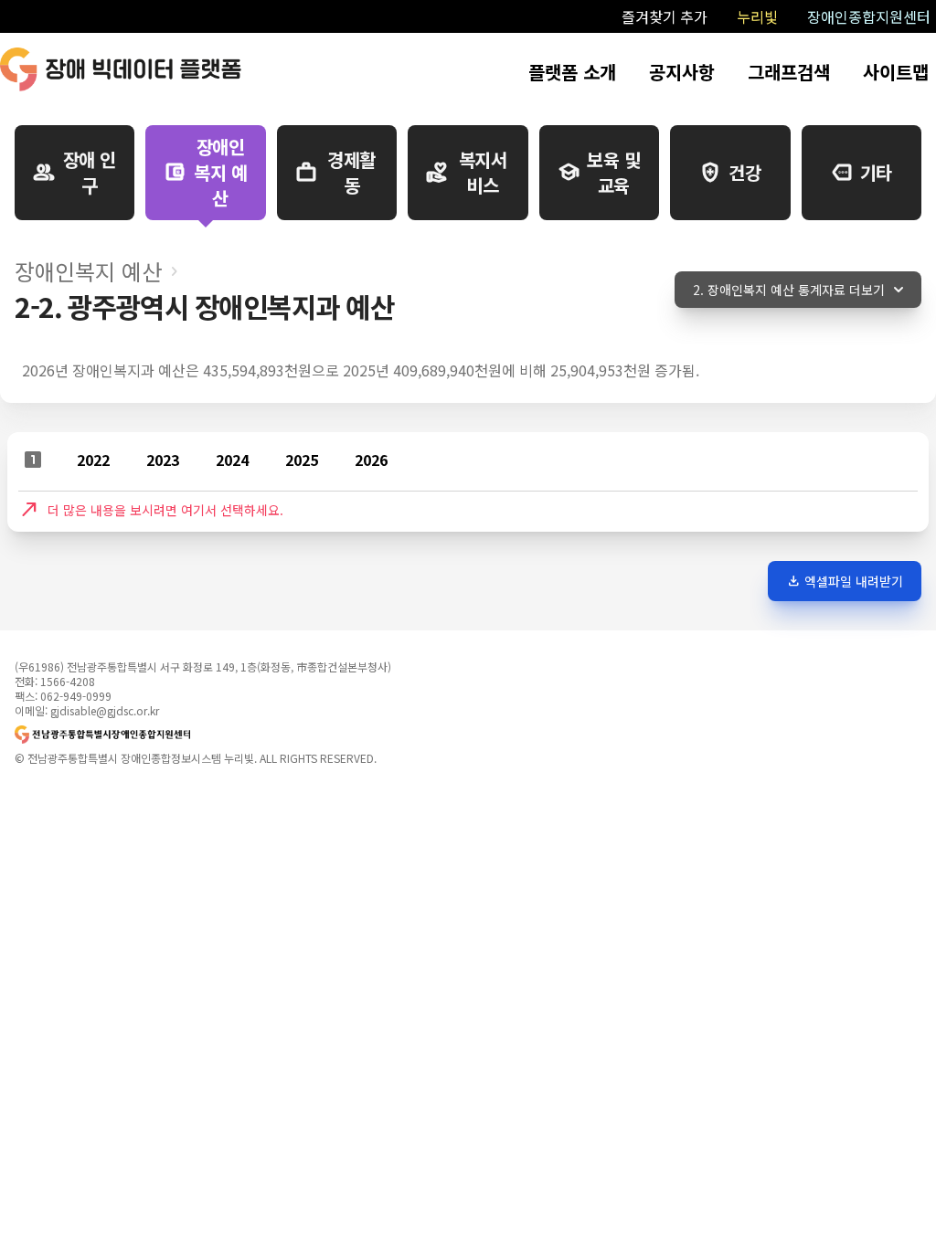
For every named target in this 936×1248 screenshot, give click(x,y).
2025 (301, 460)
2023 (162, 460)
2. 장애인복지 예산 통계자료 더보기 (789, 289)
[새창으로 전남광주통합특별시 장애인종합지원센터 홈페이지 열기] (203, 734)
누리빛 (757, 16)
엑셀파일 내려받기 (844, 581)
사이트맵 (896, 71)
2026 (371, 460)
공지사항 (682, 71)
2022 (93, 460)
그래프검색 (789, 71)
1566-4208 (67, 681)
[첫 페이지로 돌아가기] (120, 69)
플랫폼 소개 (572, 71)
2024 (232, 460)
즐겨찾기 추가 (664, 16)
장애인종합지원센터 (869, 16)
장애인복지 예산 (88, 271)
